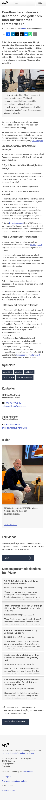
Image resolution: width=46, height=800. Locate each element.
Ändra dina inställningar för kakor (15, 781)
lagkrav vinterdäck (25, 377)
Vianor (23, 28)
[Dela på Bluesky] (26, 34)
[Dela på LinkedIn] (13, 34)
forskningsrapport (16, 223)
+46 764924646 (13, 424)
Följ (6, 558)
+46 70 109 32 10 (13, 403)
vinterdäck (7, 372)
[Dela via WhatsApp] (30, 34)
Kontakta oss (28, 772)
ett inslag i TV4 (36, 245)
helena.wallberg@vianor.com (14, 406)
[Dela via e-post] (35, 34)
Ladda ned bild (10, 525)
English (12, 791)
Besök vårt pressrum (15, 722)
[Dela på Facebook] (8, 34)
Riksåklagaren (37, 141)
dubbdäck (29, 372)
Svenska (5, 791)
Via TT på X (6, 777)
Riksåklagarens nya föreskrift (28, 355)
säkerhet (18, 372)
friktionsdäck (8, 377)
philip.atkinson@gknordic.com (14, 428)
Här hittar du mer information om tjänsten (18, 753)
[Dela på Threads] (22, 34)
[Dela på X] (17, 34)
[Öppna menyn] (17, 3)
